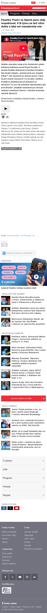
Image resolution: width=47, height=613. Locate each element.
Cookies (5, 607)
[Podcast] (3, 117)
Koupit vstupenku (9, 149)
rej (33, 236)
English (39, 607)
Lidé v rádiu (29, 539)
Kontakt (27, 545)
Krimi (21, 267)
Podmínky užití (28, 607)
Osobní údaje (15, 607)
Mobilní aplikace (9, 564)
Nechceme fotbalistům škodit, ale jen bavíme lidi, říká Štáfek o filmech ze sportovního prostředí (28, 321)
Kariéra (27, 542)
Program (15, 13)
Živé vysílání (8, 277)
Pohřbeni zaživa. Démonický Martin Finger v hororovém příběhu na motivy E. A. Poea (28, 339)
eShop (5, 542)
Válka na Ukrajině (9, 532)
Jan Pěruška (26, 236)
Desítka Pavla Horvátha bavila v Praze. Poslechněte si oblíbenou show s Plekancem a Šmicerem (28, 299)
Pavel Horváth (13, 236)
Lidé (5, 469)
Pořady (26, 13)
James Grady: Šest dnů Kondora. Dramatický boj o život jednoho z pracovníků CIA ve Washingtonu (28, 384)
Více (35, 13)
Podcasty (6, 560)
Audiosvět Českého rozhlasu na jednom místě (18, 288)
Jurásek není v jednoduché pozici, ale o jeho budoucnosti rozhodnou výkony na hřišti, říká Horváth (28, 422)
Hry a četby (8, 267)
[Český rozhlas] (8, 2)
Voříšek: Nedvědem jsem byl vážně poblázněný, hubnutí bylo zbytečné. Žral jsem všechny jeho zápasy (29, 310)
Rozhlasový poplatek (33, 549)
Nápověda (28, 535)
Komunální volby (9, 535)
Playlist (6, 495)
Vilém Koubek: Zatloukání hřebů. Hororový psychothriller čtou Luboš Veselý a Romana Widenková (28, 350)
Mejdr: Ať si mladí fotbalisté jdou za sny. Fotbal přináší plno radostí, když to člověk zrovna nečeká (28, 433)
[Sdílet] (7, 117)
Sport (4, 13)
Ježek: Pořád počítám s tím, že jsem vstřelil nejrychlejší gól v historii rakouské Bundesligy (26, 412)
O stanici (7, 460)
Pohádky (6, 272)
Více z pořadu (9, 406)
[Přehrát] (5, 109)
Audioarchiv (7, 557)
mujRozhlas (6, 261)
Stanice (5, 539)
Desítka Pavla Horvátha (11, 33)
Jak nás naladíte (31, 532)
